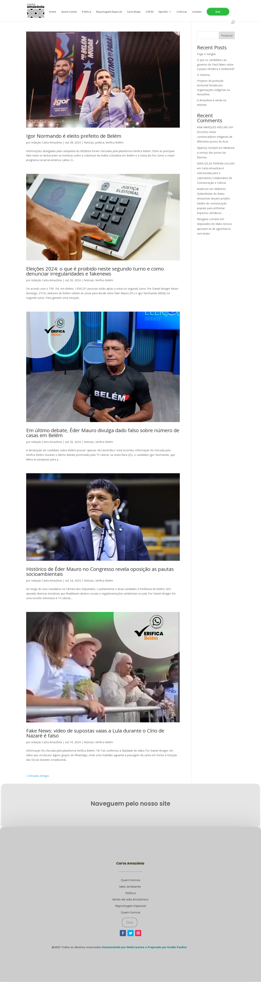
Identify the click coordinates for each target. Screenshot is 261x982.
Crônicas (182, 11)
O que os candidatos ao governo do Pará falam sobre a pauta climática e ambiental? (215, 64)
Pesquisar (227, 35)
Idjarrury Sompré (207, 148)
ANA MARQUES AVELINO (212, 127)
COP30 (149, 11)
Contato (197, 11)
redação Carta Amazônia (46, 142)
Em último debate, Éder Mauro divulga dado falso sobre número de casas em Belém (102, 433)
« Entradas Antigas (37, 776)
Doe (218, 11)
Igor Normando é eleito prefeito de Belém (73, 135)
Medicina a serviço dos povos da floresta (215, 152)
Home (52, 11)
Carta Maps (134, 11)
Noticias (89, 142)
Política (86, 11)
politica (99, 142)
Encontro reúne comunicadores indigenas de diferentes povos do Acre (214, 136)
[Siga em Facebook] (123, 933)
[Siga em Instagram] (138, 933)
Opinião (163, 11)
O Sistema (203, 75)
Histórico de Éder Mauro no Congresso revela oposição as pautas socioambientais (100, 571)
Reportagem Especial (109, 11)
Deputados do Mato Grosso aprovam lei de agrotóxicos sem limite (214, 228)
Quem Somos (69, 11)
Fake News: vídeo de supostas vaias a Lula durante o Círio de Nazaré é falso (95, 733)
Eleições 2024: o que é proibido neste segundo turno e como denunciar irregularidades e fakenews (95, 271)
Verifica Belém (114, 142)
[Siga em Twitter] (130, 933)
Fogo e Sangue (206, 54)
